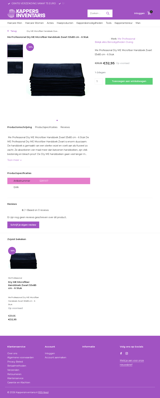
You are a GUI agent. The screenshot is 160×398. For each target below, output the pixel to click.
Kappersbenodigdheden (89, 23)
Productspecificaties (46, 127)
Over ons (12, 353)
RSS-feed (43, 392)
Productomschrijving (19, 127)
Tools (108, 23)
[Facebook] (121, 353)
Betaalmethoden (16, 365)
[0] (148, 13)
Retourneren (14, 374)
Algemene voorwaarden (20, 357)
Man (138, 23)
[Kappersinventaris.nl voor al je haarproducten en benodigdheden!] (26, 13)
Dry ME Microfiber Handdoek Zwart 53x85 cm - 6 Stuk (22, 285)
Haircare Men (14, 23)
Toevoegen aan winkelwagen (129, 81)
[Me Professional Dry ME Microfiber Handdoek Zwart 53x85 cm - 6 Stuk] (23, 261)
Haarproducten (65, 23)
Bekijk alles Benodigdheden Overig (114, 42)
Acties (50, 23)
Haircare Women (34, 23)
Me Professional (127, 38)
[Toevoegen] (34, 323)
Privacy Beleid (15, 361)
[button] (57, 120)
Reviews (65, 127)
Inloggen (50, 353)
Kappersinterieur (123, 23)
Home (21, 31)
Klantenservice (15, 378)
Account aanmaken (55, 357)
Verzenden (13, 370)
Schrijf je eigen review (23, 224)
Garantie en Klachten (18, 382)
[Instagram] (126, 353)
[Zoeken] (107, 13)
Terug (13, 31)
